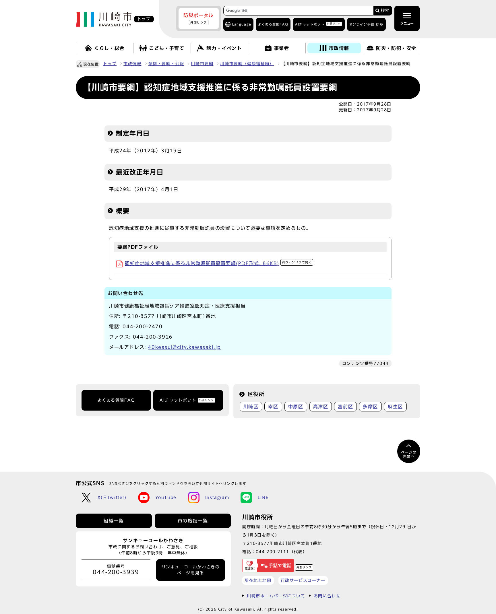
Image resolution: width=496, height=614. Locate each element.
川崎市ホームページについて (276, 596)
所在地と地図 (258, 580)
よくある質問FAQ (116, 400)
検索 (385, 10)
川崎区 (251, 406)
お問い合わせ (327, 596)
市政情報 (132, 64)
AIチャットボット (318, 24)
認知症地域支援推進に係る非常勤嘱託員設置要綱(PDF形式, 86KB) (218, 263)
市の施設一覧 (193, 520)
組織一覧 (114, 520)
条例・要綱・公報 (166, 64)
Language (241, 24)
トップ (110, 64)
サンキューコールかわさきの (191, 570)
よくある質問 (273, 24)
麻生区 (395, 406)
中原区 (295, 406)
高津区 (320, 406)
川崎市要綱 (202, 64)
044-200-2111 (272, 551)
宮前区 (345, 406)
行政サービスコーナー (303, 580)
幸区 (273, 406)
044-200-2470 (142, 326)
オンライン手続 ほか (366, 24)
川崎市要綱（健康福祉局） (247, 64)
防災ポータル (198, 18)
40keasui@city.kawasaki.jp (184, 347)
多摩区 (370, 406)
